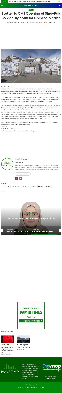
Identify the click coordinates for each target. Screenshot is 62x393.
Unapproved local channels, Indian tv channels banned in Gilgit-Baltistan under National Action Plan (7, 348)
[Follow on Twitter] (17, 22)
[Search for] (60, 6)
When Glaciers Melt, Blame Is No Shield (31, 218)
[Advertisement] (31, 37)
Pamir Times (13, 22)
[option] (31, 218)
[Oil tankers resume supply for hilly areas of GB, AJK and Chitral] (23, 339)
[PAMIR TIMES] (31, 5)
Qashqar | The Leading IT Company (35, 387)
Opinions (31, 9)
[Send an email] (18, 22)
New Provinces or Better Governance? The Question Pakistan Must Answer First (29, 1)
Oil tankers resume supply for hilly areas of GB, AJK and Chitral (23, 346)
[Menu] (2, 6)
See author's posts (22, 174)
